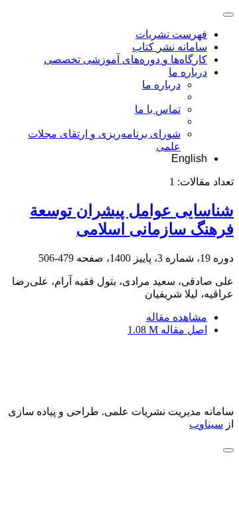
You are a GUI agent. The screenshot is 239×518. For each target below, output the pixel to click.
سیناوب (206, 424)
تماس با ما (158, 109)
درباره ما (188, 72)
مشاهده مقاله (176, 317)
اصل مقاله (167, 329)
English (189, 158)
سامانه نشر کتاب (169, 46)
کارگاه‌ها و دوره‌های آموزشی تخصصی (125, 59)
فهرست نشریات (171, 34)
